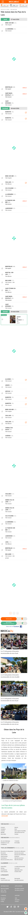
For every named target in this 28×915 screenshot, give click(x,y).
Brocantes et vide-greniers (7, 851)
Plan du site (3, 892)
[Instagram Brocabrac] (16, 908)
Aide (16, 898)
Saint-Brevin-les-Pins (19, 832)
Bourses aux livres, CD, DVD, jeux (7, 859)
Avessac (3, 827)
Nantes (16, 827)
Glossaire (17, 899)
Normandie (17, 878)
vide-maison (13, 9)
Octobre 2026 (18, 871)
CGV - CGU (3, 890)
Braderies (17, 856)
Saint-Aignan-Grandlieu (20, 831)
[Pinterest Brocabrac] (19, 908)
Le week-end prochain (20, 866)
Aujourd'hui (3, 866)
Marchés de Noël (19, 859)
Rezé (16, 829)
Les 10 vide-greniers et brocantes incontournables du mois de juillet (10, 676)
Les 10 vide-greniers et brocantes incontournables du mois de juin (10, 700)
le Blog (2, 901)
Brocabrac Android (19, 888)
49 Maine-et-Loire (5, 842)
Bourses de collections (20, 851)
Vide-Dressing (4, 856)
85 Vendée (17, 842)
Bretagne (3, 878)
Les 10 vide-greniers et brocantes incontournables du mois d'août (10, 652)
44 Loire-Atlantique (5, 841)
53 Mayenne (4, 844)
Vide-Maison (4, 858)
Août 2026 (17, 868)
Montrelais (3, 834)
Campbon (3, 829)
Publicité (3, 899)
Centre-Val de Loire (5, 880)
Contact (17, 901)
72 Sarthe (17, 841)
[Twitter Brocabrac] (8, 908)
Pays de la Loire (5, 9)
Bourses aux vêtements (20, 854)
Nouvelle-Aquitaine (19, 880)
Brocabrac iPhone (19, 890)
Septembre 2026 (18, 870)
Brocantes (3, 853)
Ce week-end (4, 870)
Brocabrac (3, 898)
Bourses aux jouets (19, 853)
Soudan (16, 834)
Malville (2, 832)
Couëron (3, 831)
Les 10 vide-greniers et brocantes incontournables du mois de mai (10, 723)
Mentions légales (5, 888)
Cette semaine (4, 871)
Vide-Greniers (4, 854)
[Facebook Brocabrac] (12, 908)
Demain (2, 868)
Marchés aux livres (19, 858)
